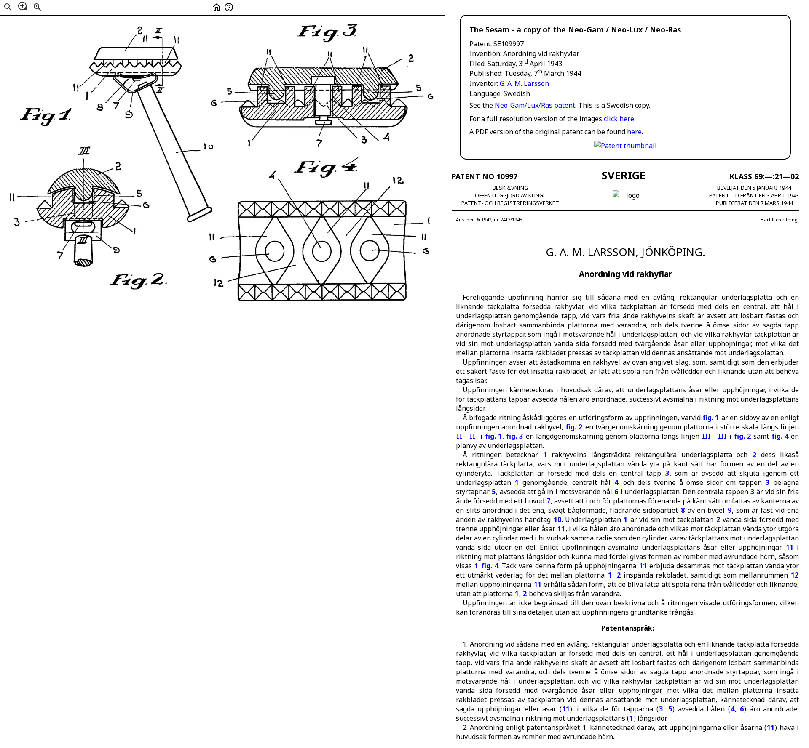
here (634, 131)
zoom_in (37, 7)
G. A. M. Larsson (524, 83)
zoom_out (8, 7)
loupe (22, 6)
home (217, 7)
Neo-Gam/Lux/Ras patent (535, 105)
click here (619, 118)
